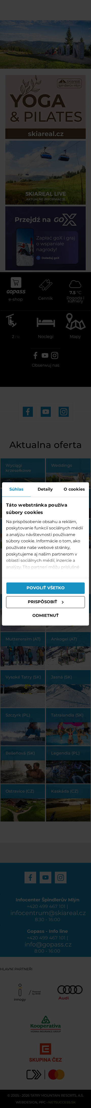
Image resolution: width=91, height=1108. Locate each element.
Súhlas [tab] (16, 489)
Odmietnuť (45, 615)
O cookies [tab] (74, 489)
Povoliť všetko (46, 588)
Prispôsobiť (42, 602)
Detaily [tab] (45, 489)
